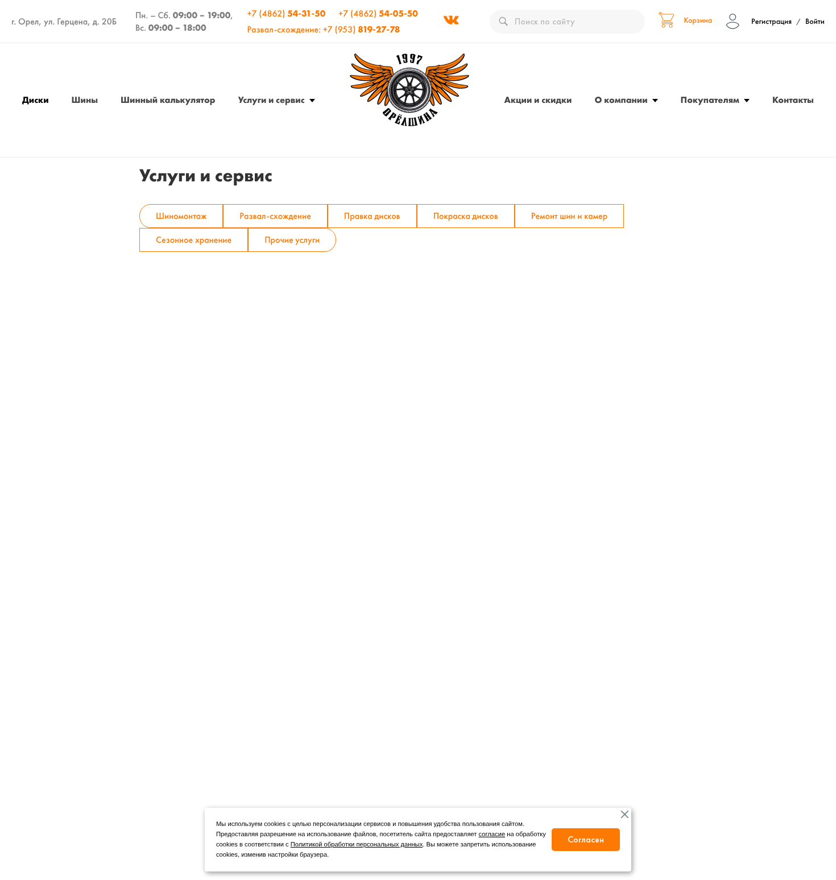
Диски (35, 100)
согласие (492, 834)
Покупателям (710, 100)
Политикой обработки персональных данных (357, 844)
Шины (85, 100)
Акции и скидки (538, 100)
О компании (621, 100)
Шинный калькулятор (168, 100)
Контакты (793, 100)
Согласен (586, 839)
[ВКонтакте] (451, 21)
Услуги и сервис (271, 100)
